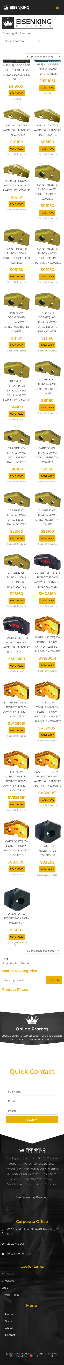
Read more (16, 93)
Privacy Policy (10, 1294)
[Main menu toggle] (57, 7)
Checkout (8, 1280)
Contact (10, 1335)
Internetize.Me (45, 1356)
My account (9, 1273)
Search (54, 980)
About (9, 1328)
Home (9, 1314)
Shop (5, 1287)
